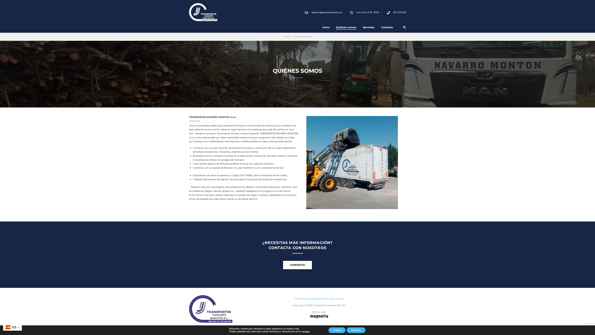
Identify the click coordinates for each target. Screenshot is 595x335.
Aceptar (337, 330)
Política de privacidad (307, 299)
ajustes (306, 331)
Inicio (287, 36)
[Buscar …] (404, 27)
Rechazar (356, 330)
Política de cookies (333, 299)
